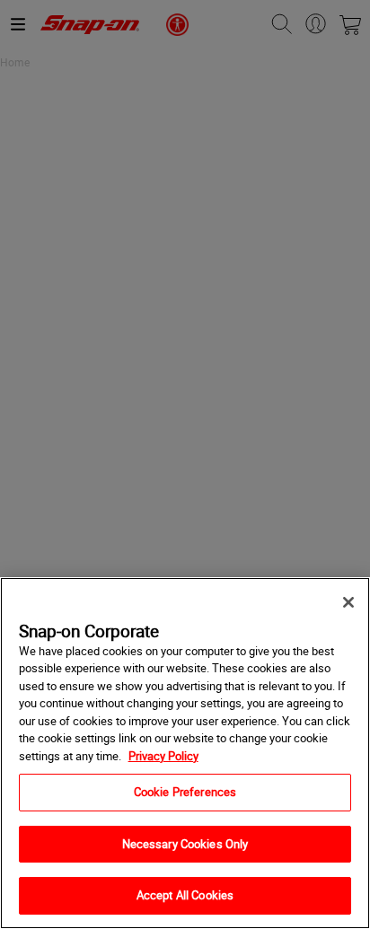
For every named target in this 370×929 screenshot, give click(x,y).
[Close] (348, 602)
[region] (185, 753)
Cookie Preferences (185, 792)
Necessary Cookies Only (185, 844)
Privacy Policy (163, 756)
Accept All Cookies (185, 895)
